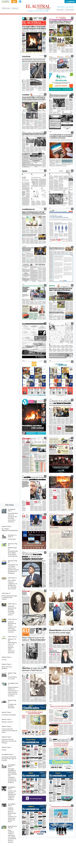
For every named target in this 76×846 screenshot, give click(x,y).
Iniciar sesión (70, 9)
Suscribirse (60, 9)
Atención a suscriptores (66, 7)
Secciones (7, 8)
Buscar (15, 8)
